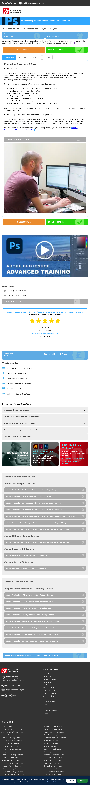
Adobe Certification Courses (12, 729)
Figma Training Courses (10, 760)
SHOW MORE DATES (13, 302)
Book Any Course (49, 702)
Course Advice (48, 699)
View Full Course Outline (18, 139)
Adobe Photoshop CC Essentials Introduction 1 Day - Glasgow (32, 490)
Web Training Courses (52, 763)
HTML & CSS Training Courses (12, 763)
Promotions (46, 682)
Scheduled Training (49, 690)
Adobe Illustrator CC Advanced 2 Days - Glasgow (27, 555)
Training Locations (49, 679)
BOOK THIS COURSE (56, 50)
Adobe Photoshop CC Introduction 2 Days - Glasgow (28, 496)
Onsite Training (48, 696)
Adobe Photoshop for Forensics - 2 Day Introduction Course (32, 634)
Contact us (46, 676)
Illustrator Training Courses (11, 766)
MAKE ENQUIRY (24, 50)
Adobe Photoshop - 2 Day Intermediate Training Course (30, 615)
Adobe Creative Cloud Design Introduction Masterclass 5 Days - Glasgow (37, 523)
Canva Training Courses (10, 746)
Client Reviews (48, 685)
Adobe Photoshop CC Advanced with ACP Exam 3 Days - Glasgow (34, 503)
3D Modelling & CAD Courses (55, 738)
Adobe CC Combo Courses (54, 755)
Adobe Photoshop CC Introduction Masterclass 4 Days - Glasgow (34, 510)
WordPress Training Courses (54, 732)
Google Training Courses (10, 752)
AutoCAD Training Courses (11, 738)
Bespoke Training (49, 693)
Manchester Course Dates (54, 772)
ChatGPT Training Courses (11, 749)
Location (35, 57)
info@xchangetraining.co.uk (33, 3)
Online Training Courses (53, 766)
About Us (45, 673)
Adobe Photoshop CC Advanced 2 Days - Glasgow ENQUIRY (31, 656)
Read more (75, 43)
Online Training (48, 688)
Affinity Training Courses (10, 743)
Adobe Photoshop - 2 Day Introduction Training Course (29, 601)
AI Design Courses (50, 746)
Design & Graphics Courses (54, 752)
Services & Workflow (50, 710)
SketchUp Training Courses (54, 726)
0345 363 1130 (10, 3)
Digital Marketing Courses (53, 735)
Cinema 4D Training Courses (12, 755)
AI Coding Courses (51, 743)
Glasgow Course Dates (52, 774)
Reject (71, 781)
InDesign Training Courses (11, 769)
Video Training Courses (52, 760)
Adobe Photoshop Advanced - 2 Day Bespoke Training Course (32, 628)
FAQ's (44, 704)
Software (45, 713)
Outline (22, 57)
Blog (44, 707)
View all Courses (7, 726)
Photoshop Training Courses (12, 772)
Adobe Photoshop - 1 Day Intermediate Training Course (30, 608)
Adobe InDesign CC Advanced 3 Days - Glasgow (26, 568)
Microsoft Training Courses (54, 757)
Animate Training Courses (11, 735)
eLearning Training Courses (54, 749)
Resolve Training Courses (10, 757)
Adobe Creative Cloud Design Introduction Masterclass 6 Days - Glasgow (37, 529)
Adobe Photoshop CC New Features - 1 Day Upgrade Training (32, 641)
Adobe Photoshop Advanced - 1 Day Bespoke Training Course (32, 621)
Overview (9, 57)
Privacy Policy (52, 782)
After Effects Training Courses (12, 732)
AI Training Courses (51, 740)
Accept (82, 781)
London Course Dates (52, 769)
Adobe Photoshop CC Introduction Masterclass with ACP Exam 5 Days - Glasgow (40, 516)
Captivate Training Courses (11, 740)
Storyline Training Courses (53, 729)
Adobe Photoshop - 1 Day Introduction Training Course (29, 595)
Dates (47, 57)
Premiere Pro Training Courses (12, 774)
